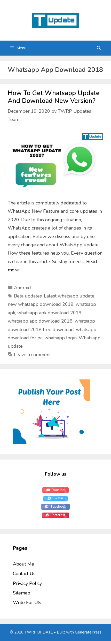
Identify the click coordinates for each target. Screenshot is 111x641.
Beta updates (28, 296)
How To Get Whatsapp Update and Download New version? (54, 97)
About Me (23, 564)
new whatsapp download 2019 (41, 304)
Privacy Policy (27, 583)
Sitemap (21, 593)
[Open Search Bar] (98, 48)
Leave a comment (32, 355)
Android (22, 288)
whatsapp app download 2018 (40, 321)
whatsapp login (60, 338)
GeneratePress (88, 632)
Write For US (27, 602)
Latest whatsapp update (69, 296)
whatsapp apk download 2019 (49, 313)
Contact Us (24, 573)
